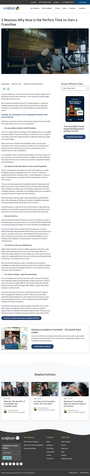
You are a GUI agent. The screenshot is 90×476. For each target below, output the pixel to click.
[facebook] (4, 89)
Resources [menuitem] (64, 448)
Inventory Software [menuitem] (30, 448)
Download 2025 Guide (74, 137)
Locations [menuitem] (72, 8)
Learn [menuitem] (64, 8)
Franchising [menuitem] (50, 448)
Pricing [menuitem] (57, 8)
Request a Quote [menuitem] (66, 458)
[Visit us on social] (2, 464)
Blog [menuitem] (62, 452)
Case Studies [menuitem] (50, 452)
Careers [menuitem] (48, 455)
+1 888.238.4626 (68, 2)
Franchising (5, 84)
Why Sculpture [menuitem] (65, 441)
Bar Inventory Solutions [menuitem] (31, 441)
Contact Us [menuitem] (49, 458)
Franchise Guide (46, 2)
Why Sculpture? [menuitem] (47, 8)
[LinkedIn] (8, 89)
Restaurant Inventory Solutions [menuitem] (34, 445)
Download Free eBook (42, 346)
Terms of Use (73, 472)
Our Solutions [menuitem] (34, 8)
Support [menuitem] (63, 455)
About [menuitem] (48, 441)
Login (34, 2)
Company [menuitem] (82, 8)
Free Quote (82, 2)
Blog (57, 2)
